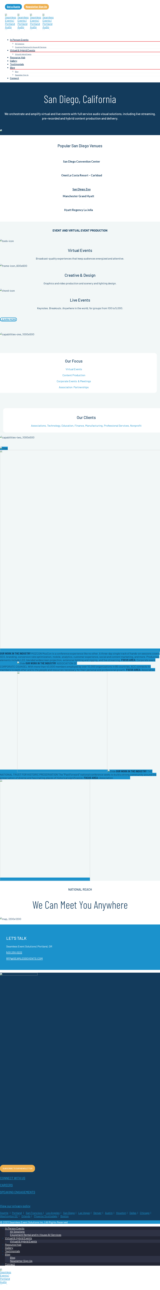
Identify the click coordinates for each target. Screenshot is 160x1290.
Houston (121, 1212)
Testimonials (17, 64)
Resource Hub (17, 57)
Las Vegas (84, 1212)
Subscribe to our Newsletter (17, 1168)
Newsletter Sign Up (36, 6)
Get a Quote (13, 6)
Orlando (25, 1216)
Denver (97, 1212)
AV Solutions (19, 44)
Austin (109, 1212)
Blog (12, 67)
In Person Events (19, 39)
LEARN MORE (8, 319)
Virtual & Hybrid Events (22, 50)
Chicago (145, 1212)
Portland (17, 1212)
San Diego (69, 1212)
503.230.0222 (14, 952)
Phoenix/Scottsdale (45, 1216)
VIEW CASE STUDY (8, 663)
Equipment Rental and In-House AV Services (30, 47)
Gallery (13, 60)
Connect (14, 78)
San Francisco (34, 1212)
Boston (64, 1216)
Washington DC (9, 1216)
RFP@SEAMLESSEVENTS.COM (24, 958)
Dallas (133, 1212)
